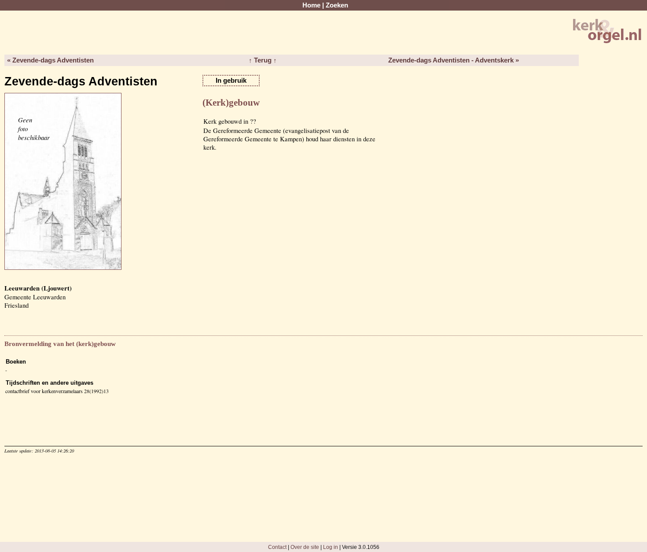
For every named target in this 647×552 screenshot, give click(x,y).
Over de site (304, 547)
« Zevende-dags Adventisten (50, 60)
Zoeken (337, 5)
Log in (330, 547)
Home (311, 5)
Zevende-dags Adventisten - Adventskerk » (453, 60)
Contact (277, 547)
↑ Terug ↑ (263, 60)
